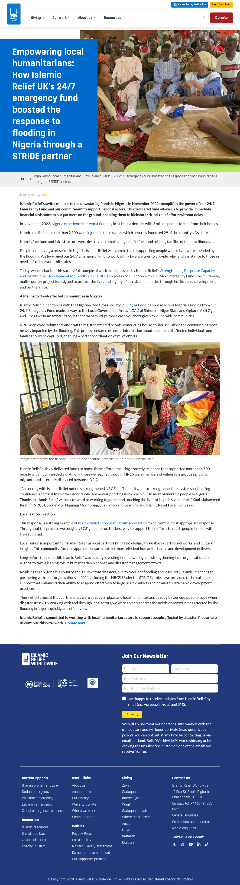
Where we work (83, 811)
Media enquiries (184, 828)
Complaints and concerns (191, 822)
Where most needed (137, 817)
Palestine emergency (37, 798)
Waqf (126, 804)
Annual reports (83, 792)
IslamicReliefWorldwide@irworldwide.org (168, 740)
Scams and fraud (85, 817)
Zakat (126, 785)
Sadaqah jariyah (134, 811)
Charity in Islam (34, 846)
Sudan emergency (36, 792)
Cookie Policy (81, 840)
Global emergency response (43, 811)
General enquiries (185, 815)
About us (79, 785)
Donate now (75, 623)
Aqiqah (127, 824)
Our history (80, 798)
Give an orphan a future (40, 785)
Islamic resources (35, 827)
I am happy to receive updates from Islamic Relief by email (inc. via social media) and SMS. (169, 701)
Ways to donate (84, 804)
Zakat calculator (34, 840)
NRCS (127, 305)
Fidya (126, 830)
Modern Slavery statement (92, 846)
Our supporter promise (89, 859)
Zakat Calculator (221, 4)
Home (24, 179)
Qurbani (128, 843)
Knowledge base (34, 834)
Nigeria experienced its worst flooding (81, 223)
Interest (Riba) (133, 798)
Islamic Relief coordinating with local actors (113, 523)
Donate (221, 18)
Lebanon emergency (37, 804)
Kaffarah (128, 836)
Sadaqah (129, 792)
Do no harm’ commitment (91, 853)
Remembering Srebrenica (192, 4)
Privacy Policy (82, 834)
